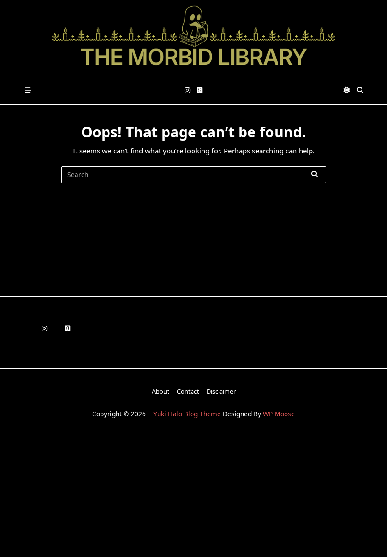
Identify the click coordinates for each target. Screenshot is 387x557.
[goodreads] (199, 90)
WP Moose (279, 413)
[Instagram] (187, 90)
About (160, 391)
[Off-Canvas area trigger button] (28, 90)
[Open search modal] (360, 90)
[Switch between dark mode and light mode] (347, 90)
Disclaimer (221, 391)
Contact (188, 391)
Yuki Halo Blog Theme (187, 413)
